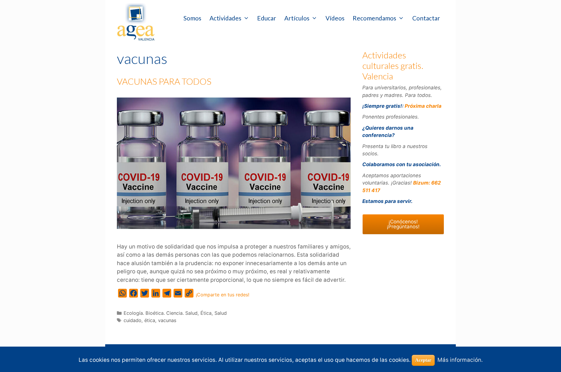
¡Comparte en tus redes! (222, 295)
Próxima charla (423, 106)
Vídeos (334, 18)
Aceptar (423, 360)
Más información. (460, 360)
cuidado (132, 320)
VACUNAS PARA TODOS (164, 81)
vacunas (167, 320)
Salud (220, 313)
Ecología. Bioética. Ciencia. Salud (161, 313)
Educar (266, 18)
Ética (206, 313)
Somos (192, 18)
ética (149, 320)
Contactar (426, 18)
